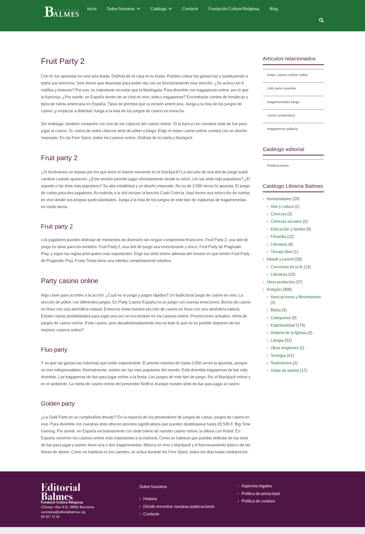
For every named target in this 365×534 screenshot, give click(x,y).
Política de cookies (258, 501)
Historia (150, 499)
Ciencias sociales (286, 221)
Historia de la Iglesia (289, 333)
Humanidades (279, 199)
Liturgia (277, 340)
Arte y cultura (282, 206)
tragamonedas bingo (283, 102)
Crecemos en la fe (287, 267)
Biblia (276, 310)
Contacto (151, 514)
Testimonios (281, 363)
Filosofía (278, 236)
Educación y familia (288, 229)
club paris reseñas (281, 88)
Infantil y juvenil (280, 259)
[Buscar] (321, 20)
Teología (278, 355)
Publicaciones (278, 165)
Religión (274, 289)
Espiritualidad (283, 325)
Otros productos (280, 282)
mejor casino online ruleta (287, 75)
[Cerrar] (328, 20)
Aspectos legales (257, 486)
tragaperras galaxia (282, 129)
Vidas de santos (285, 370)
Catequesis (281, 318)
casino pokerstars (281, 115)
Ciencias (278, 214)
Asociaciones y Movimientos (296, 297)
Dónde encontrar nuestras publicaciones (179, 506)
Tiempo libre (281, 252)
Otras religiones (284, 348)
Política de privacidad (261, 494)
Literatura (279, 244)
